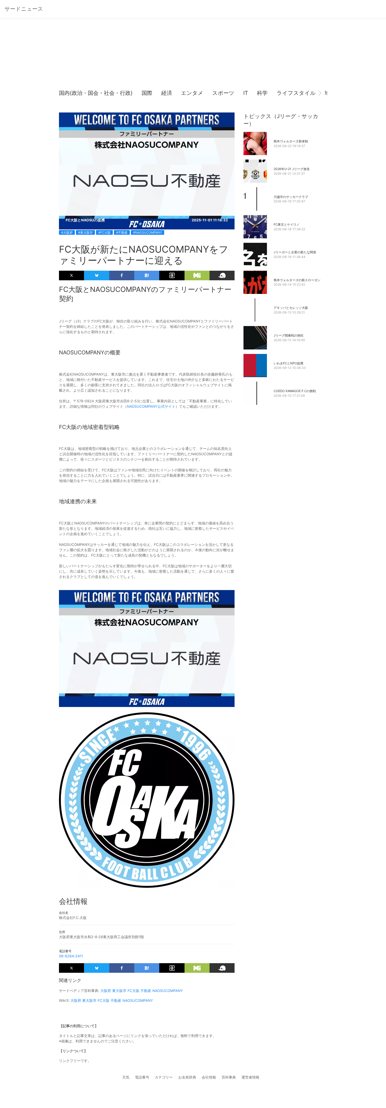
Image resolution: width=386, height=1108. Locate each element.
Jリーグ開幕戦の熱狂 (289, 335)
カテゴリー (164, 1077)
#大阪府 (67, 232)
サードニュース (23, 9)
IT (245, 93)
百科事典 (229, 1077)
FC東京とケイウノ (287, 224)
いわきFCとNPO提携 (288, 363)
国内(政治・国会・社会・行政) (96, 93)
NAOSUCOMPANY (167, 990)
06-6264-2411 (71, 956)
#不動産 (122, 232)
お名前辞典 (187, 1077)
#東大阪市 (85, 232)
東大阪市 (119, 990)
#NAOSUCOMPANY (147, 232)
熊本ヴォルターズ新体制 (291, 141)
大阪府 (105, 990)
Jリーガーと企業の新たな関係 (295, 252)
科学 (262, 93)
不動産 (146, 990)
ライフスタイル (296, 93)
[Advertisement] (193, 56)
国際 (147, 93)
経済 (166, 93)
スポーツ (223, 93)
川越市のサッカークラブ (291, 197)
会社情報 (209, 1077)
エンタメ (192, 93)
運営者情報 (250, 1077)
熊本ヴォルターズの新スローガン (297, 280)
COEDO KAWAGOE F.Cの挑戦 (295, 391)
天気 (125, 1077)
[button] (66, 93)
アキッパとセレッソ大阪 (291, 308)
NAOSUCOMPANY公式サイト (151, 406)
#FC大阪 (104, 232)
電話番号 (142, 1077)
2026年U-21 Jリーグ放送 (292, 169)
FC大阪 (133, 990)
